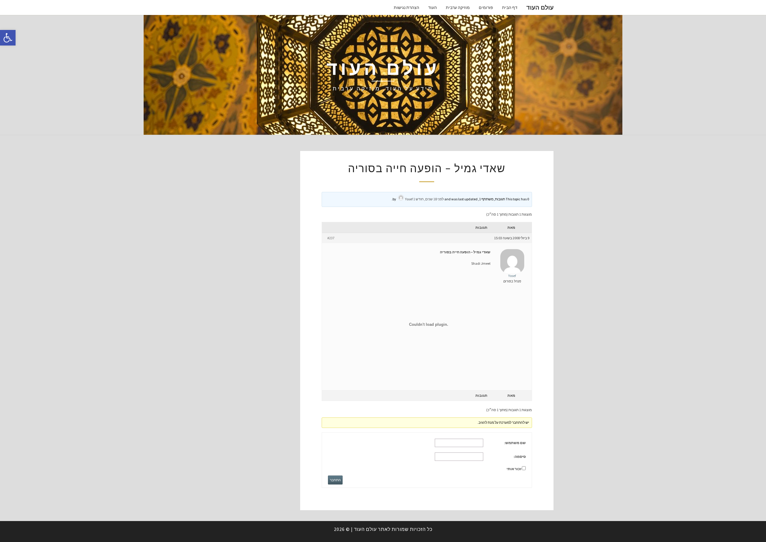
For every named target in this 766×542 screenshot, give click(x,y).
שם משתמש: (515, 442)
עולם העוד (540, 7)
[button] (8, 38)
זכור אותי (514, 469)
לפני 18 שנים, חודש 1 (428, 199)
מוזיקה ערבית (458, 7)
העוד (432, 7)
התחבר (335, 480)
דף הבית (509, 7)
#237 (331, 238)
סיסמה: (520, 456)
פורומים (486, 7)
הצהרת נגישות (406, 7)
